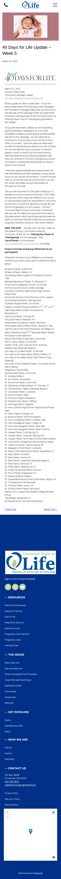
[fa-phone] (6, 6)
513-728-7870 (12, 781)
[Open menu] (55, 5)
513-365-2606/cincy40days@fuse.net (24, 98)
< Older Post (10, 509)
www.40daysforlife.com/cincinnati (22, 243)
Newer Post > (50, 509)
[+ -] (30, 835)
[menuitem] (30, 605)
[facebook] (8, 587)
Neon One (39, 873)
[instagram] (15, 587)
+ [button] (7, 812)
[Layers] (53, 812)
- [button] (7, 816)
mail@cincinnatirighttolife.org (20, 784)
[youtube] (22, 587)
